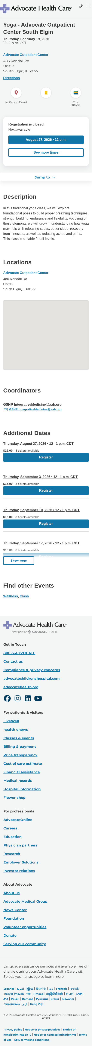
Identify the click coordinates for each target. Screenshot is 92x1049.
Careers (10, 828)
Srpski (55, 998)
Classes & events (18, 738)
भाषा (29, 993)
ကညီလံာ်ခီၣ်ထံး (54, 993)
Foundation (13, 918)
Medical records (17, 781)
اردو (25, 1004)
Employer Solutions (21, 862)
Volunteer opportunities (24, 927)
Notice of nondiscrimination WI (55, 1034)
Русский (42, 998)
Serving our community (24, 944)
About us (11, 893)
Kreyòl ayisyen (14, 993)
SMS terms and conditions (31, 1039)
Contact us (13, 661)
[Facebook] (7, 699)
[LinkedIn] (27, 699)
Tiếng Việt (36, 1004)
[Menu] (88, 6)
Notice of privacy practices (42, 1029)
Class (24, 596)
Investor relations (19, 871)
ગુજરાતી (74, 988)
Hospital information (22, 789)
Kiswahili (68, 998)
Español (8, 988)
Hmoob (38, 993)
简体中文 (41, 988)
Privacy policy (12, 1029)
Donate (9, 935)
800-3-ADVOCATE (19, 653)
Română (27, 998)
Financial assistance (21, 772)
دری (51, 988)
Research (11, 854)
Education (12, 837)
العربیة (20, 988)
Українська (12, 1004)
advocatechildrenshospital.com (31, 678)
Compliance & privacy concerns (31, 670)
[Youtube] (38, 699)
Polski (15, 998)
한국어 (70, 993)
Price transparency (20, 755)
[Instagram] (17, 699)
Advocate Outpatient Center (25, 55)
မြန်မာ (30, 988)
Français (61, 988)
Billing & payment (19, 747)
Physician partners (20, 845)
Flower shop (14, 798)
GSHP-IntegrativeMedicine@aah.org (35, 409)
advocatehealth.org (21, 687)
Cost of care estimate (22, 764)
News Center (15, 910)
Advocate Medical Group (25, 901)
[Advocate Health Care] (36, 9)
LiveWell (11, 721)
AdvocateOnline (17, 820)
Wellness (10, 596)
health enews (15, 730)
